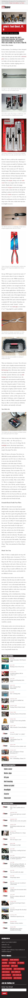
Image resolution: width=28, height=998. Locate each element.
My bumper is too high (15, 845)
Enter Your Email (7, 987)
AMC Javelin (17, 975)
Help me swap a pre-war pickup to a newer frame (18, 883)
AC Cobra (12, 963)
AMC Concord (7, 969)
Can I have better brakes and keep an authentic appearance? (17, 857)
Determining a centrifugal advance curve (18, 851)
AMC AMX (14, 966)
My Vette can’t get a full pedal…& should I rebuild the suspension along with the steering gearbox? (18, 865)
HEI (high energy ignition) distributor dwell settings (16, 929)
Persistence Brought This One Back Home (18, 910)
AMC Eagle (5, 972)
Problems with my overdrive (16, 923)
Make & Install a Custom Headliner (18, 727)
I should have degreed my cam (17, 916)
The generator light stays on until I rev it (18, 814)
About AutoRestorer (9, 942)
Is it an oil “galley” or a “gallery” (17, 734)
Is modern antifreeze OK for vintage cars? (16, 674)
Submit (4, 993)
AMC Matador (7, 978)
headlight (4, 445)
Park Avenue (14, 960)
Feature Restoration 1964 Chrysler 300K (18, 660)
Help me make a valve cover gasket (18, 820)
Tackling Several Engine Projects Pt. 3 (17, 903)
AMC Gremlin (16, 972)
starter (9, 194)
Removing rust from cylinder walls (18, 746)
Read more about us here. (16, 3)
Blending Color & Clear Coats (17, 666)
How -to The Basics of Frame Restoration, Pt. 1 (17, 752)
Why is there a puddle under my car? (17, 808)
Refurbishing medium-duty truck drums (17, 826)
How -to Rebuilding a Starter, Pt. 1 (18, 758)
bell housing (5, 370)
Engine (4, 963)
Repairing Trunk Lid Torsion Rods (18, 714)
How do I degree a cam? (15, 839)
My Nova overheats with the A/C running (17, 896)
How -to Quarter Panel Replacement (15, 687)
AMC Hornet (6, 975)
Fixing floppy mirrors (15, 877)
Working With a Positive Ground (17, 707)
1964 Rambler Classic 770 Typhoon (16, 740)
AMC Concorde (19, 969)
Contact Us (5, 944)
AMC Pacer (17, 978)
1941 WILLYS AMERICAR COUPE (16, 701)
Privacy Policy (6, 947)
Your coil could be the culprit (16, 872)
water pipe (15, 306)
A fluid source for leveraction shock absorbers (18, 890)
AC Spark (21, 963)
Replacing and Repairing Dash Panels (17, 680)
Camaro (5, 960)
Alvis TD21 (5, 966)
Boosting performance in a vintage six (18, 833)
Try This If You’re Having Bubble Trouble (18, 721)
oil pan (10, 180)
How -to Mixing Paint (15, 693)
